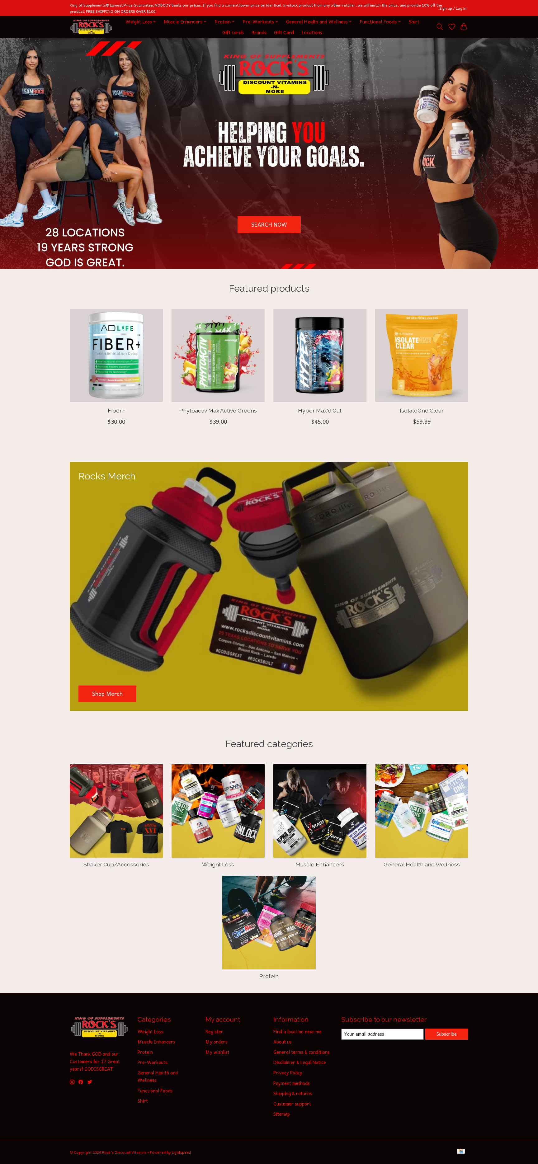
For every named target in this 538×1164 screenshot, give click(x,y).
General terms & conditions (301, 1052)
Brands (259, 32)
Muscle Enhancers (319, 864)
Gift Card (284, 32)
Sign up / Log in (452, 8)
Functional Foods (155, 1090)
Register (214, 1031)
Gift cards (233, 32)
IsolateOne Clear (422, 410)
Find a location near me (297, 1031)
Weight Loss (218, 864)
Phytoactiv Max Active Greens (218, 410)
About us (282, 1041)
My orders (216, 1041)
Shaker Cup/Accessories (116, 864)
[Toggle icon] (439, 26)
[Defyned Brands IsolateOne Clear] (421, 355)
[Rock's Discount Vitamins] (91, 26)
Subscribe (447, 1034)
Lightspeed (181, 1152)
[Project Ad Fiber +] (116, 355)
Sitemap (281, 1114)
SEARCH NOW (269, 224)
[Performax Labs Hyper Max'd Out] (319, 355)
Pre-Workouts (153, 1062)
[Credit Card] (461, 1152)
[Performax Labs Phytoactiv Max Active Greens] (218, 355)
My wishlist (217, 1052)
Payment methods (291, 1083)
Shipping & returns (292, 1093)
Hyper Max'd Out (320, 410)
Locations (311, 32)
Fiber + (116, 410)
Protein (269, 976)
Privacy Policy (287, 1072)
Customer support (292, 1103)
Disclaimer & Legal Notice (299, 1062)
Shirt (414, 21)
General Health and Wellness (422, 864)
